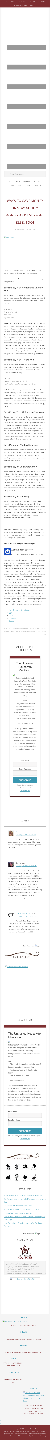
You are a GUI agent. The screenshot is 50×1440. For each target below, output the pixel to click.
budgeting (42, 628)
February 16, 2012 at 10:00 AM (26, 866)
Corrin (18, 832)
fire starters (13, 631)
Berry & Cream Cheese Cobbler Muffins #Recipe (23, 1352)
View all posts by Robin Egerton (21, 610)
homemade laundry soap (27, 631)
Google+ (12, 621)
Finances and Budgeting (21, 628)
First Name (25, 760)
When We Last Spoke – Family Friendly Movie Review (23, 1195)
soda (44, 634)
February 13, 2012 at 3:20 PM (26, 835)
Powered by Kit (25, 791)
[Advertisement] (27, 816)
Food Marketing (28, 946)
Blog (10, 613)
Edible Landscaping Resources (23, 1326)
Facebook (12, 618)
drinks (6, 631)
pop (37, 631)
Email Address (25, 769)
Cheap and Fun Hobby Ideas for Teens (18, 1205)
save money (42, 631)
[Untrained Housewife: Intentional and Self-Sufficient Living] (25, 1259)
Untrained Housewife (25, 18)
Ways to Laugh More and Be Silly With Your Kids (21, 1209)
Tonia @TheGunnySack (24, 913)
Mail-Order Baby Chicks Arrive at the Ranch (23, 1339)
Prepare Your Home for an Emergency (18, 1213)
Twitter (11, 615)
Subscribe (25, 780)
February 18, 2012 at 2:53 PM (26, 916)
